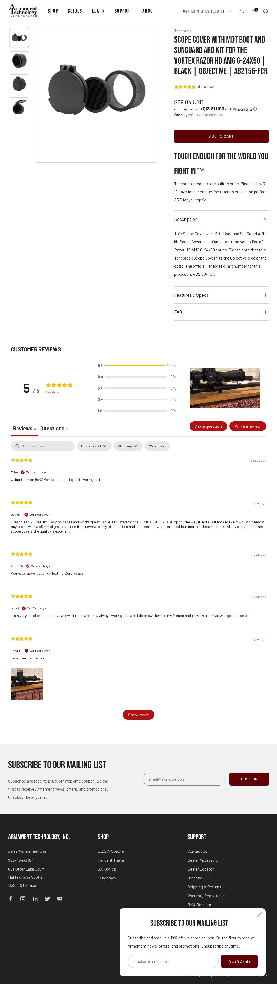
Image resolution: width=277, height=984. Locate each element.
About (149, 11)
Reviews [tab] (24, 428)
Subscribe (240, 961)
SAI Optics (107, 869)
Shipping (180, 115)
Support (124, 11)
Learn (98, 11)
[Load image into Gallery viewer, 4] (19, 106)
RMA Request (199, 904)
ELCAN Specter (111, 851)
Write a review (248, 426)
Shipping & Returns (204, 886)
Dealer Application (203, 860)
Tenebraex (107, 877)
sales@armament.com (28, 851)
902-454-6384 (21, 860)
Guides (75, 11)
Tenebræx (183, 30)
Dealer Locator (200, 869)
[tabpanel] (138, 583)
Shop (53, 11)
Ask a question (208, 426)
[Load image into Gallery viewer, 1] (19, 37)
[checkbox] (157, 446)
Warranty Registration (207, 895)
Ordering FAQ (198, 877)
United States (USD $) (204, 11)
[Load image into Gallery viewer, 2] (19, 60)
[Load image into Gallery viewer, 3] (19, 83)
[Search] (266, 11)
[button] (215, 109)
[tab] (54, 428)
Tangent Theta (111, 860)
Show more (138, 714)
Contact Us (197, 851)
